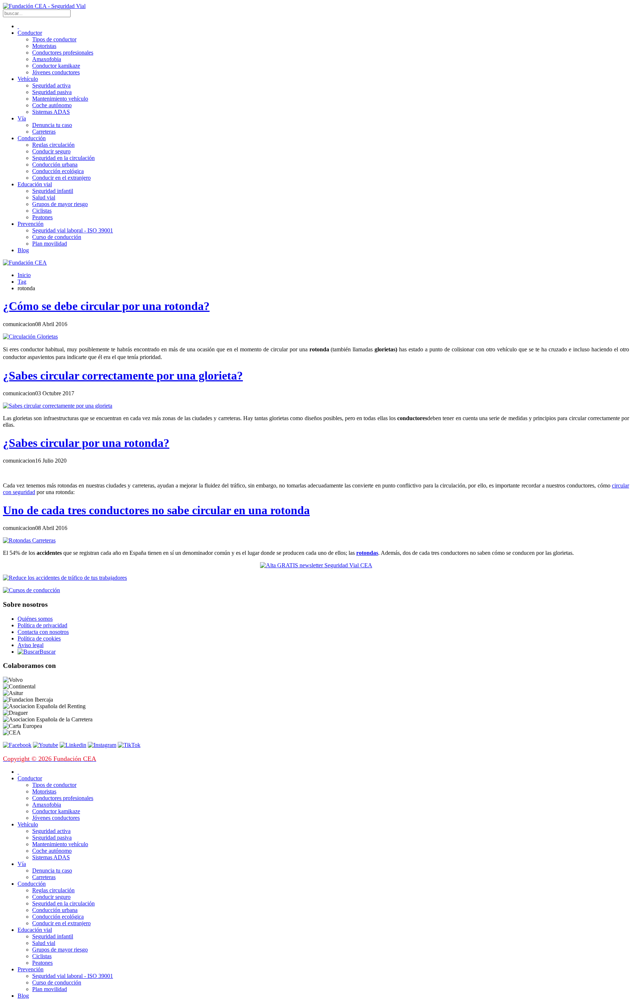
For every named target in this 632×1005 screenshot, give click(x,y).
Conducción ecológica (58, 171)
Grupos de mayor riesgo (60, 204)
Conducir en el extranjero (61, 178)
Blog (23, 250)
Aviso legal (31, 645)
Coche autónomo (52, 105)
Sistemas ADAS (51, 112)
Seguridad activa (51, 85)
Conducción (32, 138)
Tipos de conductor (54, 39)
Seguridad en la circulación (63, 158)
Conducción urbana (55, 164)
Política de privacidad (42, 625)
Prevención (31, 224)
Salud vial (43, 197)
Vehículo (28, 79)
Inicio (24, 275)
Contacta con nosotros (43, 632)
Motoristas (44, 46)
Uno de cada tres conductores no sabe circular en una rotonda (156, 510)
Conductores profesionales (62, 52)
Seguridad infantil (52, 191)
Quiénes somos (35, 619)
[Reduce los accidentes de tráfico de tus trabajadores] (316, 578)
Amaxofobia (46, 59)
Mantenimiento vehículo (60, 99)
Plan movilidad (49, 243)
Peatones (42, 217)
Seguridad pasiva (52, 92)
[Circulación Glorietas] (30, 336)
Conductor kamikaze (56, 66)
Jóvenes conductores (56, 72)
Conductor (30, 33)
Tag (22, 282)
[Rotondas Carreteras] (29, 540)
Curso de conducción (56, 237)
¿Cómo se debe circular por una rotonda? (106, 306)
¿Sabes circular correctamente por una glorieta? (123, 375)
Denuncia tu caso (52, 125)
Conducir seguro (51, 151)
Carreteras (44, 131)
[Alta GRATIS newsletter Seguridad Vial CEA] (316, 565)
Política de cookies (39, 638)
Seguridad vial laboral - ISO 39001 (72, 230)
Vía (22, 118)
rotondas (367, 553)
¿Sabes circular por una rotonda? (86, 442)
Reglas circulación (53, 145)
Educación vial (35, 184)
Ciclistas (42, 211)
